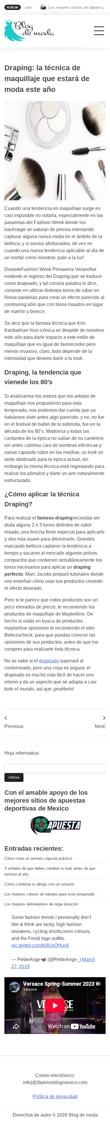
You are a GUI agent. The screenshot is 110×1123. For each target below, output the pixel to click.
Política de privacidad (55, 1096)
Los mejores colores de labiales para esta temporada (49, 894)
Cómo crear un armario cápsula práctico (38, 858)
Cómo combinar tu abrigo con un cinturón (39, 884)
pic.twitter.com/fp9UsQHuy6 (40, 945)
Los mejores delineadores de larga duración (41, 904)
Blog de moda (83, 1114)
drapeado (49, 660)
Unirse (14, 777)
